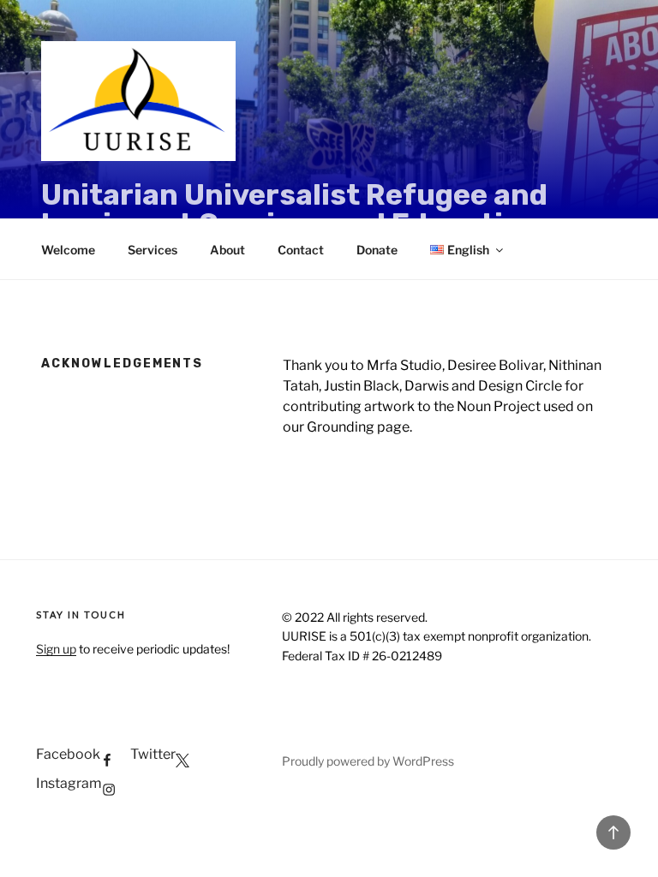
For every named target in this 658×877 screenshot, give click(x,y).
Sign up (56, 648)
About (227, 249)
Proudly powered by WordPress (368, 761)
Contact (301, 249)
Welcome (68, 249)
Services (152, 249)
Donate (377, 249)
